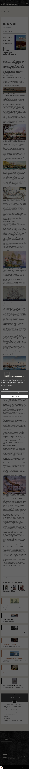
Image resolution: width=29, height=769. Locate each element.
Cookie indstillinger (5, 389)
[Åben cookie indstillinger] (1, 767)
